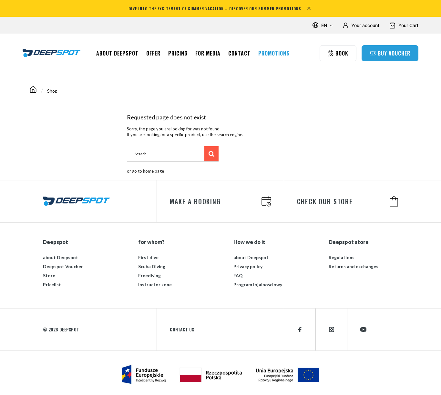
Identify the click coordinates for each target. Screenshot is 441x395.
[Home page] (33, 91)
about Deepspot (60, 257)
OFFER (153, 53)
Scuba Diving (151, 266)
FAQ (238, 275)
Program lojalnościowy (257, 284)
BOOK (341, 53)
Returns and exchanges (353, 266)
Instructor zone (155, 284)
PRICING (178, 53)
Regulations (341, 257)
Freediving (149, 275)
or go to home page (145, 171)
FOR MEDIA (208, 53)
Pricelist (52, 284)
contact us (182, 329)
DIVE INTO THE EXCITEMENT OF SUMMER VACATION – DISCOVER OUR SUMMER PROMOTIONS (214, 8)
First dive (148, 257)
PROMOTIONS (274, 53)
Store (49, 275)
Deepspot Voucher (63, 266)
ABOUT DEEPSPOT (117, 53)
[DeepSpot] (52, 53)
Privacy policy (247, 266)
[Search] (211, 153)
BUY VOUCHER (394, 53)
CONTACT (239, 53)
